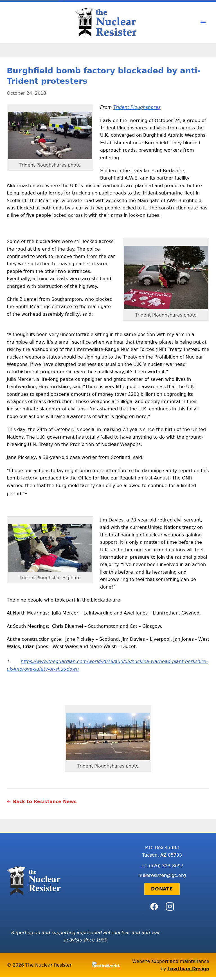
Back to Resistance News (45, 801)
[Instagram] (170, 906)
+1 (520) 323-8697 (162, 865)
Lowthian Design (188, 968)
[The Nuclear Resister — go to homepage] (108, 22)
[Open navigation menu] (203, 22)
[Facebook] (154, 906)
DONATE (162, 889)
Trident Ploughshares (137, 107)
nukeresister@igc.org (162, 875)
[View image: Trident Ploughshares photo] (50, 135)
